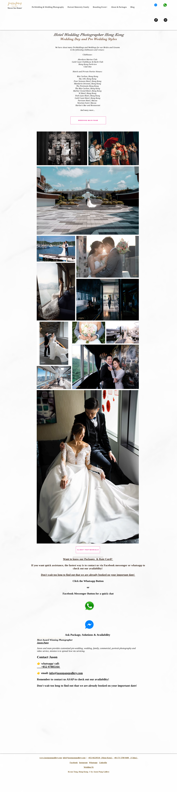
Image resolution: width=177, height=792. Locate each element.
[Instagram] (165, 20)
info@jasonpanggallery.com (74, 758)
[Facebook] (156, 20)
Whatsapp (93, 763)
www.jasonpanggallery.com (50, 758)
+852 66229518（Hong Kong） (100, 758)
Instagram (83, 763)
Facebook (74, 763)
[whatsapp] (165, 5)
